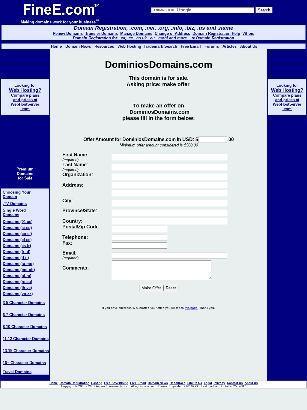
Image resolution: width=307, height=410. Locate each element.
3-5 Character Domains (24, 302)
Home (53, 382)
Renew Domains (68, 33)
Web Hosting (129, 46)
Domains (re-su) (17, 281)
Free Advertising (116, 382)
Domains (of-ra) (17, 275)
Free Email (191, 46)
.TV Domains (15, 203)
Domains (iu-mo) (18, 263)
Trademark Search (160, 46)
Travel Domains (17, 371)
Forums (211, 46)
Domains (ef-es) (17, 239)
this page (191, 307)
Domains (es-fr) (17, 245)
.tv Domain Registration (212, 38)
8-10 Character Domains (25, 326)
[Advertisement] (158, 333)
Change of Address (172, 33)
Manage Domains (136, 33)
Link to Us (194, 382)
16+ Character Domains (24, 362)
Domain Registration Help (216, 33)
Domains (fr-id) (16, 251)
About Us (248, 46)
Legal (208, 382)
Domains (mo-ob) (19, 269)
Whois (248, 33)
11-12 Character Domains (26, 338)
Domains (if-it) (16, 257)
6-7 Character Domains (24, 314)
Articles (229, 46)
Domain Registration (74, 382)
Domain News (158, 382)
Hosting (96, 382)
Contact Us (235, 382)
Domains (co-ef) (17, 233)
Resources (178, 382)
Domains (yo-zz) (18, 293)
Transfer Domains (101, 33)
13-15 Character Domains (26, 350)
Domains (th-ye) (17, 287)
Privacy (219, 382)
